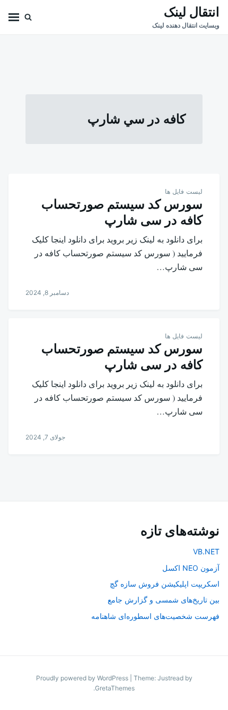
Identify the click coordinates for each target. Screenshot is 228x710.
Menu (13, 17)
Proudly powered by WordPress (83, 678)
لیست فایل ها (184, 191)
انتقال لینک (192, 12)
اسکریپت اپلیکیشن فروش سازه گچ (165, 583)
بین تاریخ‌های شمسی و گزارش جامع (164, 599)
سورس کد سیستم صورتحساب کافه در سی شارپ (122, 212)
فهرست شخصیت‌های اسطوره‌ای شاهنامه (155, 616)
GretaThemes (115, 688)
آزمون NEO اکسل (191, 567)
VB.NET (206, 551)
